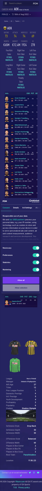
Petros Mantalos (20, 145)
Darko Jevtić (19, 179)
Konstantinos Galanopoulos (24, 192)
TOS (15, 487)
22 (11, 21)
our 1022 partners (17, 220)
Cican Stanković (20, 98)
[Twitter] (30, 473)
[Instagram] (34, 473)
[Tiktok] (21, 475)
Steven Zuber (19, 165)
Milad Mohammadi (21, 125)
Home (6, 21)
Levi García (18, 172)
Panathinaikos (30, 455)
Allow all (21, 280)
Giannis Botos (16, 301)
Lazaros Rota (19, 105)
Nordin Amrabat (20, 152)
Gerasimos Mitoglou (21, 111)
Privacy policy (24, 487)
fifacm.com (20, 482)
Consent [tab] (6, 208)
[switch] (36, 255)
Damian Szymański (21, 138)
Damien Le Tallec (20, 185)
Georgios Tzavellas (21, 118)
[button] (8, 416)
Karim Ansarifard (20, 159)
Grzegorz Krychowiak (21, 132)
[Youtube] (38, 473)
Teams (17, 21)
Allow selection (21, 288)
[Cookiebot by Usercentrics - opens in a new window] (29, 201)
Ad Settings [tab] (27, 208)
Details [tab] (16, 208)
